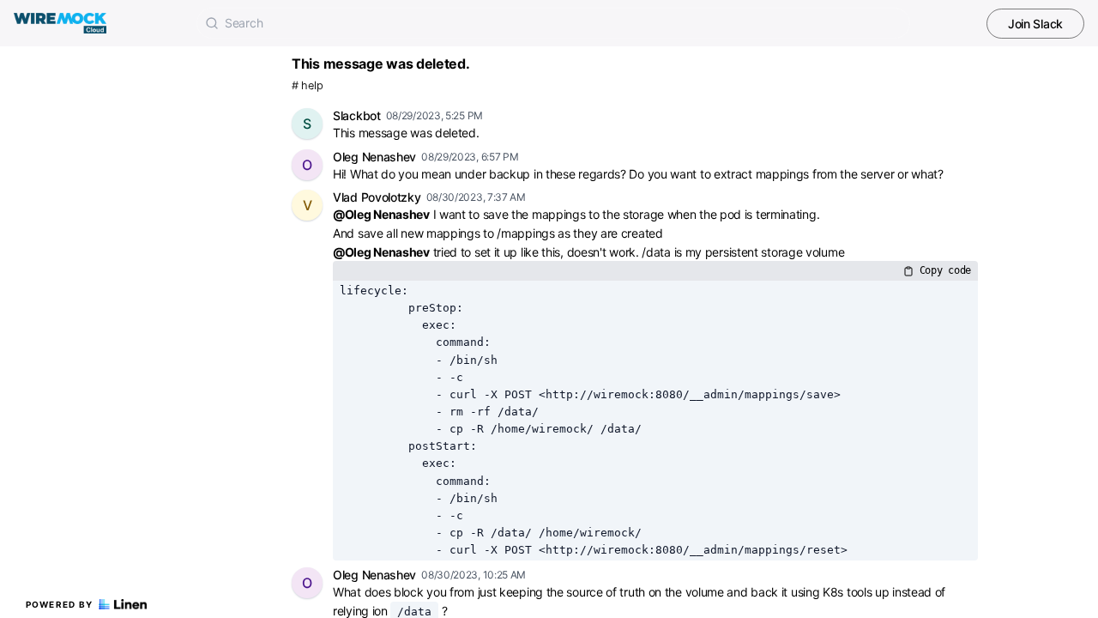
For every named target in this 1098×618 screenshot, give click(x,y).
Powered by (60, 604)
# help (307, 85)
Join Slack (1035, 23)
